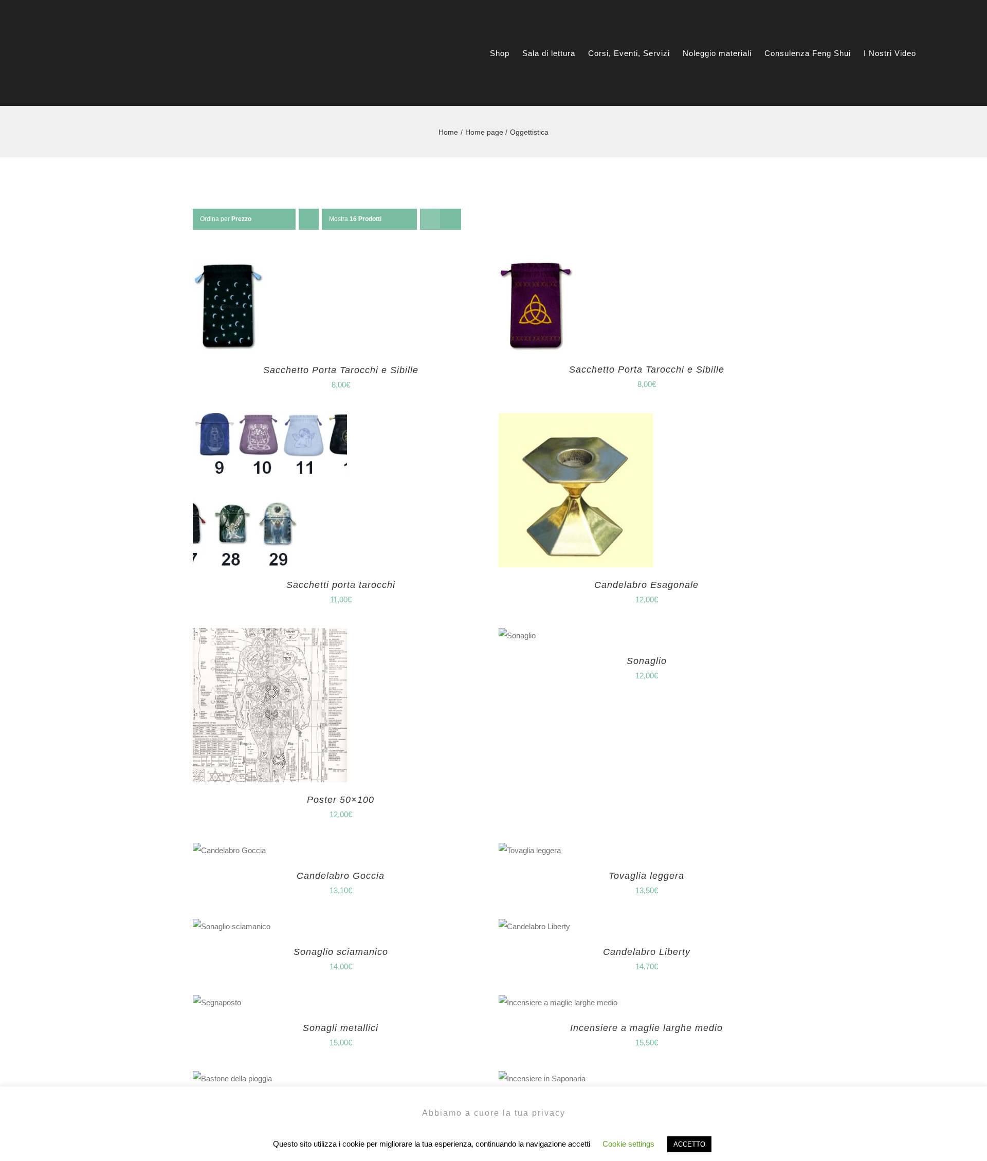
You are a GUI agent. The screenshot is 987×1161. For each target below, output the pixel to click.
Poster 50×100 (340, 800)
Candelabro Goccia (341, 876)
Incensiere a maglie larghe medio (646, 1028)
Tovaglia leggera (646, 876)
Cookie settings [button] (628, 1143)
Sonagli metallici (340, 1028)
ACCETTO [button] (689, 1144)
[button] (955, 53)
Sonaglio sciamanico (341, 952)
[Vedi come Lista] (451, 219)
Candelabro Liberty (646, 952)
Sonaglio (647, 661)
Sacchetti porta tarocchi (340, 585)
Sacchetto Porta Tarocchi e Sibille (340, 370)
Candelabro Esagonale (646, 585)
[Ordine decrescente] (309, 219)
